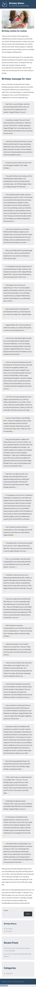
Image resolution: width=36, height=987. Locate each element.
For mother (9, 928)
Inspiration (9, 973)
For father (9, 931)
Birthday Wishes (16, 3)
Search (6, 910)
